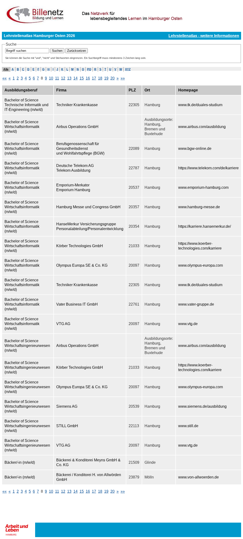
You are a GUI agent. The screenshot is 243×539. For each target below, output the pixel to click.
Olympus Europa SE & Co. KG (81, 265)
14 (75, 78)
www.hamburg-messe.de (199, 207)
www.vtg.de (188, 324)
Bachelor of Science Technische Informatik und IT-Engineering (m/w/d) (26, 105)
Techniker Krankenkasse (77, 105)
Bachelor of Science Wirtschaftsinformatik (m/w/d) (22, 126)
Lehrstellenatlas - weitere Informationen (203, 36)
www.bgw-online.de (194, 149)
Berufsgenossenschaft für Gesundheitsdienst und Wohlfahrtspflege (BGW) (80, 148)
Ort (147, 90)
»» (123, 78)
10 (51, 78)
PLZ (132, 90)
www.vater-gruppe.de (196, 304)
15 (81, 78)
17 (94, 78)
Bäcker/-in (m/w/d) (20, 462)
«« (4, 78)
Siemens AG (66, 406)
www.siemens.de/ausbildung (202, 406)
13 (69, 78)
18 (100, 78)
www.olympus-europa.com (200, 265)
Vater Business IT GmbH (77, 304)
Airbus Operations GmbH (77, 127)
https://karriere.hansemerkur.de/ (204, 226)
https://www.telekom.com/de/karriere (208, 168)
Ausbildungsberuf (21, 90)
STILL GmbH (67, 426)
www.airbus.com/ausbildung (202, 127)
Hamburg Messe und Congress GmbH (88, 207)
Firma (61, 90)
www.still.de (188, 426)
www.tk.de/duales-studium (200, 105)
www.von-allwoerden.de (198, 477)
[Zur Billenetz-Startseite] (121, 24)
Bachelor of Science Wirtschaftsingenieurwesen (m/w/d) (27, 345)
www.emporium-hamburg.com (203, 187)
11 (57, 78)
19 (106, 78)
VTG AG (63, 324)
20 (112, 78)
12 (63, 78)
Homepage (188, 90)
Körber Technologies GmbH (79, 246)
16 (88, 78)
